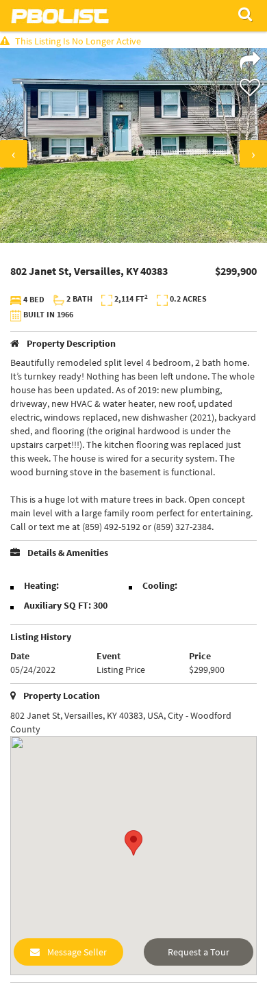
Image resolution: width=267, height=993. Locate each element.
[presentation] (13, 154)
